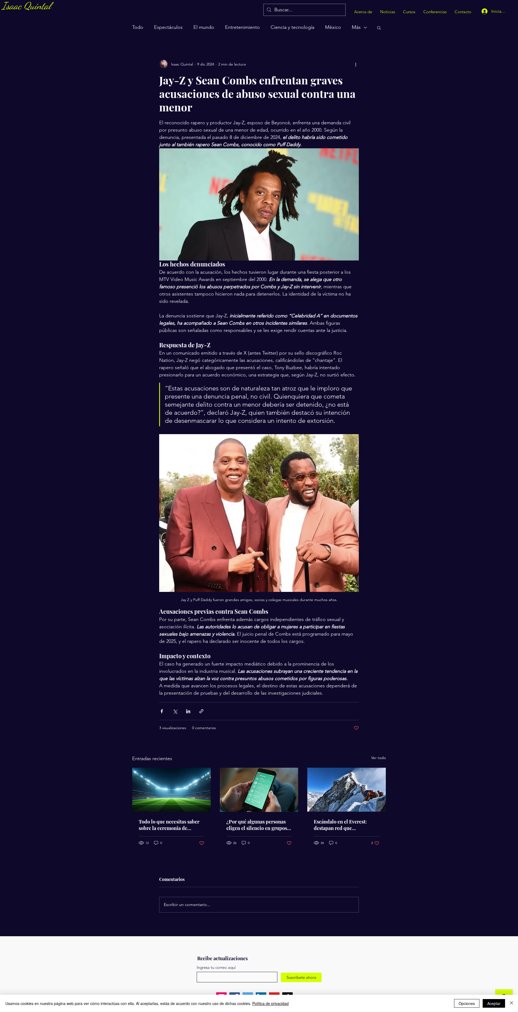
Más (356, 27)
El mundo (203, 27)
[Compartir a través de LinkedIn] (188, 711)
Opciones (467, 1003)
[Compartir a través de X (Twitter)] (175, 711)
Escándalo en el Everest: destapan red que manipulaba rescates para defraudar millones (342, 824)
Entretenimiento (242, 27)
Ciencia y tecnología (292, 27)
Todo (137, 27)
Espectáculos (168, 27)
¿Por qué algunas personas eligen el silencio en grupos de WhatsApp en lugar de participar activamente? (256, 824)
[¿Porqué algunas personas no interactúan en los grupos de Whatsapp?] (259, 790)
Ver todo (378, 757)
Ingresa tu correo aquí (216, 967)
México (333, 27)
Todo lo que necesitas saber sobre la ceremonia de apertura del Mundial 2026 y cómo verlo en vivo (170, 824)
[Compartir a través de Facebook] (161, 711)
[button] (378, 27)
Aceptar (493, 1003)
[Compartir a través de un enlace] (201, 711)
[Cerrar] (511, 1003)
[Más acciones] (355, 64)
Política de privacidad (270, 1003)
